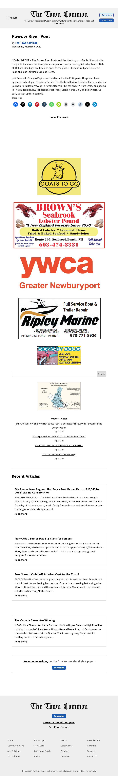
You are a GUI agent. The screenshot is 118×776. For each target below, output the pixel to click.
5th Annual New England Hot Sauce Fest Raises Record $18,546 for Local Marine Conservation (57, 490)
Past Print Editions (59, 727)
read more (21, 513)
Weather (64, 751)
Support (91, 751)
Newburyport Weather (59, 151)
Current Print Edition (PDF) (59, 722)
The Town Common (26, 42)
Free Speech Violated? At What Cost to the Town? (59, 436)
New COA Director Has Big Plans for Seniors (59, 445)
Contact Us (92, 756)
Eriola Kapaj (66, 771)
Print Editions (13, 756)
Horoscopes (39, 740)
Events (64, 740)
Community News (15, 745)
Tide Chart (65, 756)
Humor (37, 756)
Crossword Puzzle (42, 751)
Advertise (107, 15)
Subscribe (107, 20)
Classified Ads (93, 740)
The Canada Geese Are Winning (59, 454)
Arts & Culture (14, 751)
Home (10, 740)
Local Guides (67, 745)
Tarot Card (39, 745)
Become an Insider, (35, 661)
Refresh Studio (90, 771)
